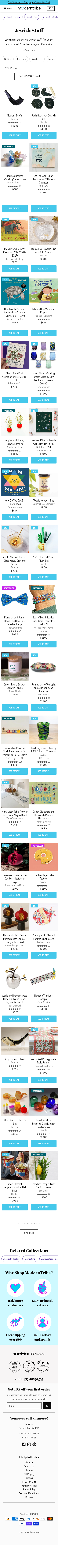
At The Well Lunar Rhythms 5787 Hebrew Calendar (43, 179)
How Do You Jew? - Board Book (15, 502)
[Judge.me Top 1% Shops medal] (43, 1366)
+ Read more (29, 50)
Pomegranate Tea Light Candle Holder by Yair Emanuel (43, 688)
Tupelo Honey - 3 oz (43, 500)
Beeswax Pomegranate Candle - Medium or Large (15, 878)
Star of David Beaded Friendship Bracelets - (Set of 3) (43, 621)
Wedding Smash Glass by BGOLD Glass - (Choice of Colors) (43, 751)
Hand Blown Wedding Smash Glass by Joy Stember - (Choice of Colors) (44, 378)
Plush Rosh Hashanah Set (15, 1122)
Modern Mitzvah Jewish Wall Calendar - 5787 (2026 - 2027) (44, 444)
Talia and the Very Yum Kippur (43, 310)
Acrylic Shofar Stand (14, 1059)
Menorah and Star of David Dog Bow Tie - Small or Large (14, 621)
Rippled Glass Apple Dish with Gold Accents (43, 250)
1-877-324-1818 (32, 1428)
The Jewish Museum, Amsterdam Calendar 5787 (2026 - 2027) (15, 312)
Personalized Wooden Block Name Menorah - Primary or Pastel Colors (14, 751)
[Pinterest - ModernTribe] (34, 1444)
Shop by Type (37, 59)
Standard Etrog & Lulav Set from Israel (43, 1185)
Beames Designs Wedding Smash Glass (15, 177)
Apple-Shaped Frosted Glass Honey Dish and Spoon (14, 561)
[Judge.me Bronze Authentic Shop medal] (29, 1366)
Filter (9, 59)
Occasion (51, 59)
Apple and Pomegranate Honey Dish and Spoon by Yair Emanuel (14, 999)
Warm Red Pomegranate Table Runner (43, 1060)
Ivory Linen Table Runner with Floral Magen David (15, 813)
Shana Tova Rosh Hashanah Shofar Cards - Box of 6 (15, 377)
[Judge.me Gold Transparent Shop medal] (15, 1366)
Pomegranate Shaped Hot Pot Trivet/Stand (43, 937)
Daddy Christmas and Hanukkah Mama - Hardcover (43, 815)
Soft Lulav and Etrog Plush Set (43, 559)
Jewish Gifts (31, 17)
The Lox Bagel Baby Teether (43, 876)
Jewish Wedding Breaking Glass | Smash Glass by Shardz (43, 1124)
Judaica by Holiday (12, 17)
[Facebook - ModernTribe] (24, 1444)
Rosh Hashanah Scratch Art (44, 117)
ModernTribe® (33, 1532)
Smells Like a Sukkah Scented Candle (14, 686)
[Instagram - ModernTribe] (29, 1444)
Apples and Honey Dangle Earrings (14, 442)
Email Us (29, 1424)
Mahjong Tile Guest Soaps (43, 997)
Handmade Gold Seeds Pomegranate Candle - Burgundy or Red (14, 939)
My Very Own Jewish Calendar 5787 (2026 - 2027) (14, 252)
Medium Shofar (15, 115)
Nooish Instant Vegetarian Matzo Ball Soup (15, 1187)
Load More (29, 1232)
